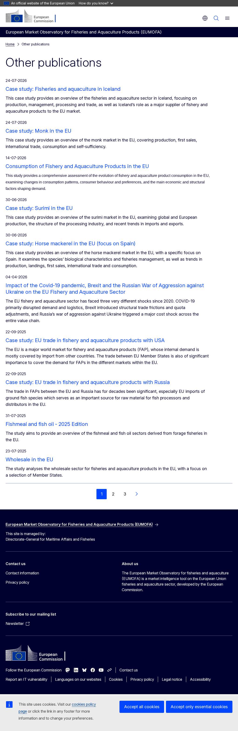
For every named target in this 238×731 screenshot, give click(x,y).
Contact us (128, 670)
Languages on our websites (78, 679)
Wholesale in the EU (29, 459)
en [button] (205, 18)
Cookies (116, 679)
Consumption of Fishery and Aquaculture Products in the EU (77, 166)
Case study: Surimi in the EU (39, 208)
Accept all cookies (141, 706)
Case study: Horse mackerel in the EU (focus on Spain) (71, 243)
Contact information (22, 573)
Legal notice (172, 679)
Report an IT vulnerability (26, 679)
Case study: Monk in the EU (38, 131)
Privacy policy (17, 582)
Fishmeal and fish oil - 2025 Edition (47, 424)
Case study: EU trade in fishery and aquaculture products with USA (85, 340)
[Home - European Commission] (34, 16)
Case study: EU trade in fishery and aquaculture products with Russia (88, 382)
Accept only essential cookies (199, 706)
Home (10, 44)
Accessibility (200, 679)
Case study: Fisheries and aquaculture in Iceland (63, 89)
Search (216, 18)
